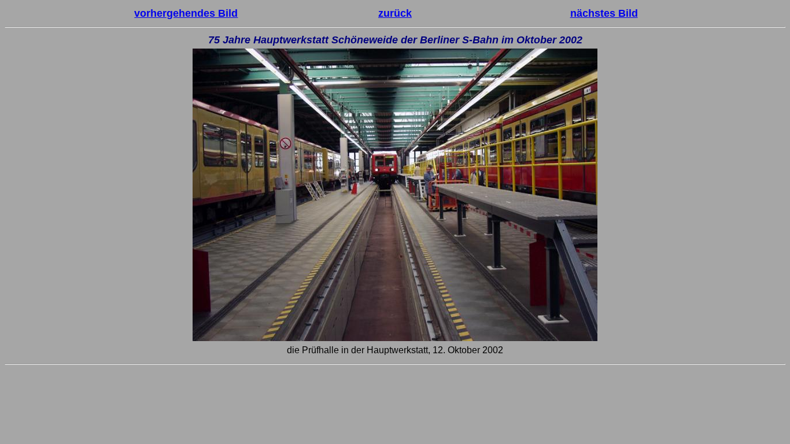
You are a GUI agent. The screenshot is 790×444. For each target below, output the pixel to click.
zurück (395, 13)
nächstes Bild (604, 13)
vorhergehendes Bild (186, 13)
